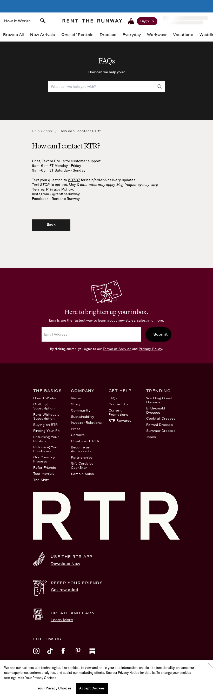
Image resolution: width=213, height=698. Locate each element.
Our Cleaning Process (44, 459)
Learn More (62, 619)
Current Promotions (118, 412)
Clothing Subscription (44, 406)
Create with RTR (85, 441)
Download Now (65, 563)
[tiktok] (54, 654)
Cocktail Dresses (160, 418)
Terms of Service (117, 349)
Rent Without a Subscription (46, 417)
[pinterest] (82, 654)
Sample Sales (82, 474)
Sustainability (82, 417)
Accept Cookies (92, 688)
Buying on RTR (45, 425)
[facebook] (68, 654)
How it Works (17, 20)
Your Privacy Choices (54, 688)
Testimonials (43, 473)
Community (80, 410)
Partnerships (81, 457)
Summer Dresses (160, 431)
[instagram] (40, 654)
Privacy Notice (128, 672)
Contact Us (118, 404)
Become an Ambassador (81, 449)
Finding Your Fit (46, 431)
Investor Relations (86, 423)
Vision (76, 398)
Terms (38, 189)
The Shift (41, 480)
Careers (77, 435)
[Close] (210, 665)
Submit (160, 334)
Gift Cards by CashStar (82, 465)
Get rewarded (64, 589)
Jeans (151, 437)
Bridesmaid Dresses (155, 410)
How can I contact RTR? (80, 131)
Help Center (42, 131)
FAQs (113, 398)
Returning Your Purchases (46, 449)
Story (76, 404)
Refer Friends (44, 467)
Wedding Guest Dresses (159, 400)
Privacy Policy (59, 189)
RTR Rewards (120, 420)
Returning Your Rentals (46, 439)
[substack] (96, 654)
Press (76, 429)
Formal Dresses (159, 425)
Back (51, 224)
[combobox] (46, 20)
